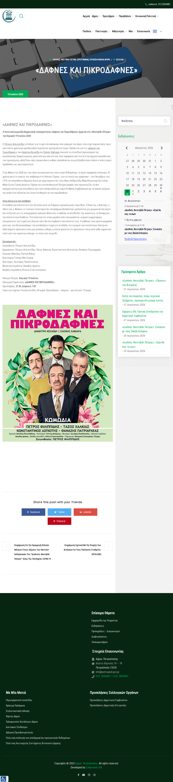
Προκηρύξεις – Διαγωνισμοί (106, 631)
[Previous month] (127, 148)
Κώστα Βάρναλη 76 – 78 (109, 663)
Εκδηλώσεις (98, 625)
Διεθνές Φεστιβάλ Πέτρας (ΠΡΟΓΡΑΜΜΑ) (71, 59)
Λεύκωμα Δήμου (100, 642)
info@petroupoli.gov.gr (107, 672)
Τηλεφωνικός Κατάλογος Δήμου (22, 721)
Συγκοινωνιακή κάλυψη (17, 710)
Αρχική (86, 16)
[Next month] (162, 148)
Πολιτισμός (101, 31)
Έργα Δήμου (108, 16)
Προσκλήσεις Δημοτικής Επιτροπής (108, 705)
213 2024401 (103, 676)
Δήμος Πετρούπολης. (86, 763)
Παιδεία (87, 31)
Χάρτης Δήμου (13, 716)
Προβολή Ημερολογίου (136, 239)
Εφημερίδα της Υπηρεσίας (105, 620)
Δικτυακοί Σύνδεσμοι (17, 727)
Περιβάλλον (125, 16)
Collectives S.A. (94, 767)
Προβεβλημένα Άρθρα (100, 59)
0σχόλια (119, 59)
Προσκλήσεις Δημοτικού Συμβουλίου (108, 700)
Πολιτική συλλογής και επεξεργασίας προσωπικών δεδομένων (38, 737)
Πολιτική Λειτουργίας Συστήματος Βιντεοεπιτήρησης (33, 743)
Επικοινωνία (143, 31)
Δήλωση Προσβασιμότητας (19, 732)
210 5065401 (120, 676)
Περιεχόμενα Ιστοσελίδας (19, 700)
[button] (4, 779)
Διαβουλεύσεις (99, 636)
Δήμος (95, 16)
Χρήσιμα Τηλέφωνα (15, 705)
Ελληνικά (159, 31)
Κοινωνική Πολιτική (145, 16)
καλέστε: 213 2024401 (159, 4)
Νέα (131, 31)
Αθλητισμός (118, 31)
